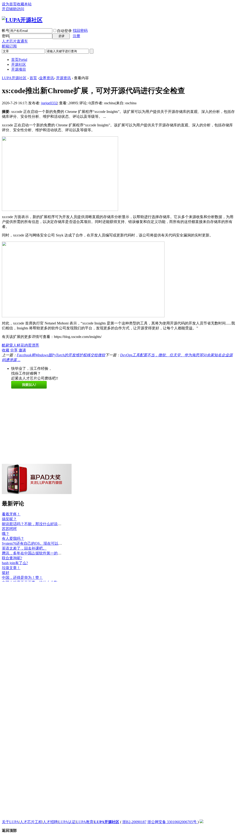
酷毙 (5, 345)
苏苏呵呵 (9, 525)
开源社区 (18, 64)
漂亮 (35, 345)
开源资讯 (63, 78)
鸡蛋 (28, 345)
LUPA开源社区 (14, 78)
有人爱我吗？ (13, 534)
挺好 (5, 568)
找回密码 (80, 31)
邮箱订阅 (9, 46)
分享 (14, 350)
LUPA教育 (84, 822)
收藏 (5, 350)
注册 (76, 36)
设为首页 (9, 4)
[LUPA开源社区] (22, 20)
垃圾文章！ (11, 564)
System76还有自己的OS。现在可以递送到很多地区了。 (47, 539)
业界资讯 (46, 78)
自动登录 (64, 31)
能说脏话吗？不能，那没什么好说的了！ (35, 520)
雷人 (13, 345)
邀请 (22, 350)
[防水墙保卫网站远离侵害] (201, 822)
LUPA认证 (67, 822)
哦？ (5, 529)
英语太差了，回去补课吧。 (24, 544)
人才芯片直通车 (15, 41)
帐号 (5, 31)
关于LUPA (10, 822)
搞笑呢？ (9, 515)
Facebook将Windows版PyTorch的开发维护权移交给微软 (61, 355)
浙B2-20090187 (134, 822)
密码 (5, 36)
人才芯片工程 (31, 822)
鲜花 (20, 345)
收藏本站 (24, 4)
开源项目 (18, 69)
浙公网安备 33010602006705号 (172, 822)
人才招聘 (50, 822)
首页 (19, 60)
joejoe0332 (49, 103)
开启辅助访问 (13, 9)
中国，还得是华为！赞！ (22, 573)
